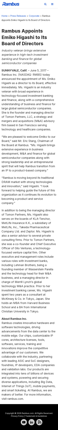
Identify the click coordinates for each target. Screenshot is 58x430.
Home (5, 16)
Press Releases (18, 16)
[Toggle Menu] (52, 4)
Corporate (34, 16)
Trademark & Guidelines (36, 416)
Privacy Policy (17, 416)
